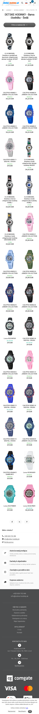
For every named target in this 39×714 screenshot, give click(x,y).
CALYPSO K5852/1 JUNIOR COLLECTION (29, 235)
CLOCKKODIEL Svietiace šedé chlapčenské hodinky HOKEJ (29, 200)
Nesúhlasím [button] (22, 711)
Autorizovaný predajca (18, 551)
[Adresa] (19, 645)
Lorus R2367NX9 (29, 506)
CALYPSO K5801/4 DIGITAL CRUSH (29, 406)
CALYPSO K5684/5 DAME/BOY (9, 473)
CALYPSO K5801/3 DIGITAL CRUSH (9, 406)
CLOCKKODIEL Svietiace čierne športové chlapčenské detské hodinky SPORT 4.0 (29, 57)
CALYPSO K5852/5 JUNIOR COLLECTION (10, 306)
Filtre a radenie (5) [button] (18, 25)
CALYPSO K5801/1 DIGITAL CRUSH (9, 160)
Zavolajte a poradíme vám (20, 570)
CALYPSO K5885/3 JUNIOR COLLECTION (10, 127)
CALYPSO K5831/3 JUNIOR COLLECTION (29, 373)
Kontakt (19, 632)
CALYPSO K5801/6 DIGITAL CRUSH (29, 339)
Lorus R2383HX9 (29, 472)
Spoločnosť (19, 627)
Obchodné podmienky (19, 610)
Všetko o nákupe (19, 607)
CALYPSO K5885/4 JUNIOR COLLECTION (29, 94)
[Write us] (19, 662)
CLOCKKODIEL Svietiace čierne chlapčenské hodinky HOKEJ (9, 200)
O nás (19, 630)
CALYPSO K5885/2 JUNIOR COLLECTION (29, 127)
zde (27, 708)
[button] (12, 522)
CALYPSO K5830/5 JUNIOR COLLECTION (29, 440)
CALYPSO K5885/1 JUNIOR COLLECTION (10, 94)
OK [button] (30, 711)
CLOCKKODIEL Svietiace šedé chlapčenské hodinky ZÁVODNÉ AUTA (9, 237)
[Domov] (11, 3)
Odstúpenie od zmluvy (19, 618)
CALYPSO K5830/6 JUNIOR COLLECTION (10, 373)
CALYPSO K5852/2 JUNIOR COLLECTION (10, 272)
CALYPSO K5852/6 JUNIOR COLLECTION (29, 306)
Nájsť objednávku (19, 621)
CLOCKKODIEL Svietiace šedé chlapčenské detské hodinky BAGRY (29, 162)
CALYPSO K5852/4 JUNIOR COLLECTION (29, 272)
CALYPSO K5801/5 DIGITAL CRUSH (9, 440)
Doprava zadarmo (16, 580)
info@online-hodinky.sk (11, 539)
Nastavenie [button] (11, 711)
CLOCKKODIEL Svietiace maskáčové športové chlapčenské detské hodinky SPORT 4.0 (10, 57)
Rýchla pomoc (9, 542)
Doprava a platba (19, 613)
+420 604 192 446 (10, 536)
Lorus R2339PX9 (10, 338)
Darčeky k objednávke (18, 561)
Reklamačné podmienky (19, 615)
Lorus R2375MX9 (10, 506)
